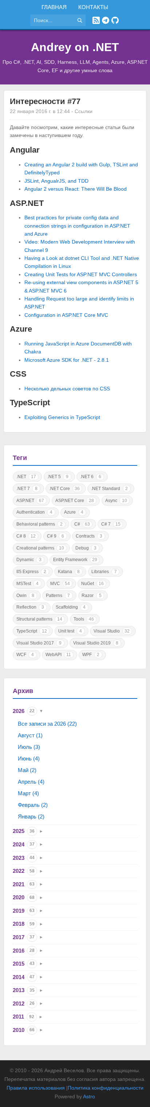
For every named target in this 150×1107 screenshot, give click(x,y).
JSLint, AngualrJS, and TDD (56, 181)
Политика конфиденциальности (105, 1088)
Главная (54, 7)
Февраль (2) (33, 805)
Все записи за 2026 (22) (47, 724)
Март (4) (28, 793)
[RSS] (96, 20)
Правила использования (36, 1088)
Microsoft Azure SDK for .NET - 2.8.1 (66, 360)
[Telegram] (105, 20)
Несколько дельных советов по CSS (67, 388)
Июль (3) (29, 747)
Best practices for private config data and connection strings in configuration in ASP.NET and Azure (77, 226)
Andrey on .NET (75, 47)
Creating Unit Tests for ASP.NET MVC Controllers (80, 274)
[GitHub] (115, 20)
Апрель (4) (31, 782)
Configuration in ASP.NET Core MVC (66, 315)
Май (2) (27, 770)
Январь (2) (31, 816)
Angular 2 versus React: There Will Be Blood (75, 189)
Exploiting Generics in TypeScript (62, 417)
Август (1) (30, 735)
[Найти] (80, 20)
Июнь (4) (29, 758)
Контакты (93, 7)
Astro (89, 1096)
